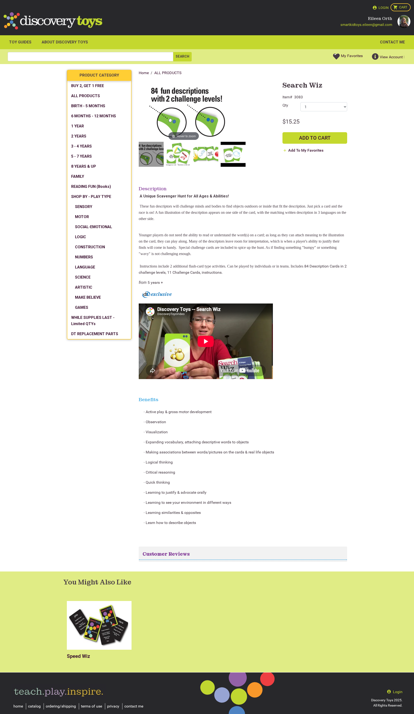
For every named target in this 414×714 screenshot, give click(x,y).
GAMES (81, 307)
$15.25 (290, 121)
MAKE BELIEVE (88, 297)
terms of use (91, 706)
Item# (287, 97)
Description (153, 188)
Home (144, 73)
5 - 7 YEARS (81, 156)
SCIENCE (83, 277)
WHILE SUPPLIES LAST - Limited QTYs (93, 320)
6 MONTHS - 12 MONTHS (93, 116)
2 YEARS (78, 136)
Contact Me (392, 42)
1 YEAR (77, 126)
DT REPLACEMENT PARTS (94, 334)
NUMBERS (84, 257)
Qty (285, 105)
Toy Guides (20, 42)
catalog (34, 706)
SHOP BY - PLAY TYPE (91, 196)
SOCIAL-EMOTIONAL (93, 227)
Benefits (148, 399)
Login (384, 8)
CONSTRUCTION (90, 247)
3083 (298, 97)
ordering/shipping (61, 706)
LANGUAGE (85, 267)
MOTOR (82, 216)
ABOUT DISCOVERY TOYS (65, 42)
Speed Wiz (78, 656)
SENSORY (83, 206)
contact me (133, 706)
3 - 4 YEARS (81, 146)
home (18, 706)
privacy (113, 706)
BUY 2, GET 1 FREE (87, 85)
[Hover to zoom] (184, 111)
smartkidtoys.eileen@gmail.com (366, 25)
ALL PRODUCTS (168, 73)
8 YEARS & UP (83, 166)
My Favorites (352, 56)
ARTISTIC (83, 287)
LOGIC (80, 237)
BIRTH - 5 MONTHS (88, 106)
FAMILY (77, 176)
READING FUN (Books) (91, 186)
